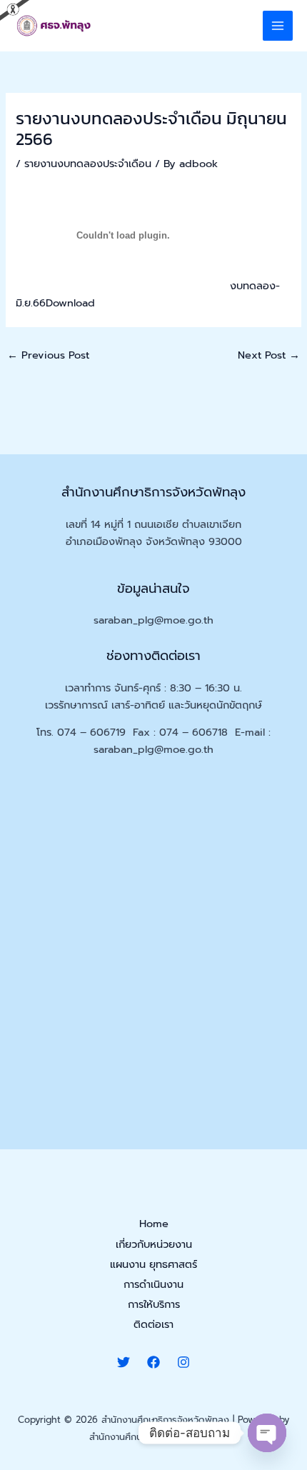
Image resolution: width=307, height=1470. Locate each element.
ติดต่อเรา (153, 1324)
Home (153, 1223)
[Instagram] (183, 1362)
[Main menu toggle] (278, 26)
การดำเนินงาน (153, 1284)
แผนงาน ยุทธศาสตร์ (153, 1264)
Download (70, 303)
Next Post (269, 355)
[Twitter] (123, 1362)
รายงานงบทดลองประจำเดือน (87, 163)
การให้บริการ (154, 1304)
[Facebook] (153, 1362)
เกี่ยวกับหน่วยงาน (154, 1244)
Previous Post (48, 355)
